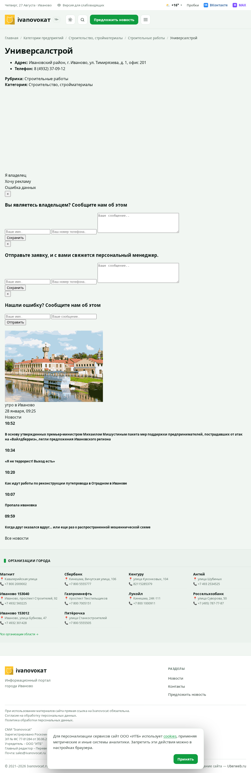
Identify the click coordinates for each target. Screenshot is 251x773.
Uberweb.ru (236, 766)
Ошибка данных (20, 187)
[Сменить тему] (70, 20)
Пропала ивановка (21, 505)
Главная (11, 38)
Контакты (176, 686)
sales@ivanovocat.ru (31, 753)
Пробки (193, 5)
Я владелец (15, 175)
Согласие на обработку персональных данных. (41, 715)
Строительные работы (146, 38)
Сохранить (15, 238)
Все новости (16, 538)
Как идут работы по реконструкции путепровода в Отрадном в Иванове (66, 483)
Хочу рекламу (18, 181)
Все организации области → (19, 634)
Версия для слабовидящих (83, 5)
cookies (169, 736)
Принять (185, 759)
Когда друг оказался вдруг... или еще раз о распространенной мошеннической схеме (78, 527)
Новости (175, 678)
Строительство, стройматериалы (96, 38)
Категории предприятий (43, 38)
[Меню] (146, 20)
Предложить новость (187, 694)
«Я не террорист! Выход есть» (30, 461)
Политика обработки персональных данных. (39, 720)
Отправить (15, 322)
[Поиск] (83, 20)
